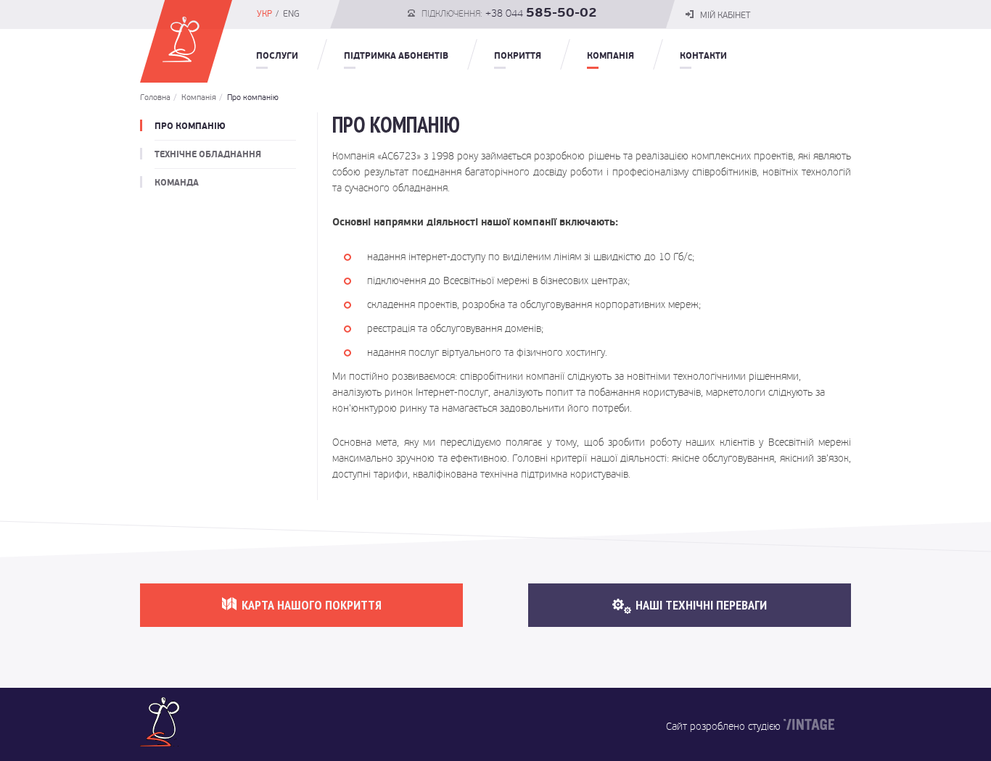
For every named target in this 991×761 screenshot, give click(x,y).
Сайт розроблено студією (723, 726)
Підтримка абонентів (396, 56)
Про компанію (249, 97)
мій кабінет (724, 15)
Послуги (277, 56)
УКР (264, 14)
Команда (177, 182)
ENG (291, 14)
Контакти (703, 56)
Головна (155, 97)
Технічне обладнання (208, 154)
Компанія (610, 56)
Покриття (517, 56)
